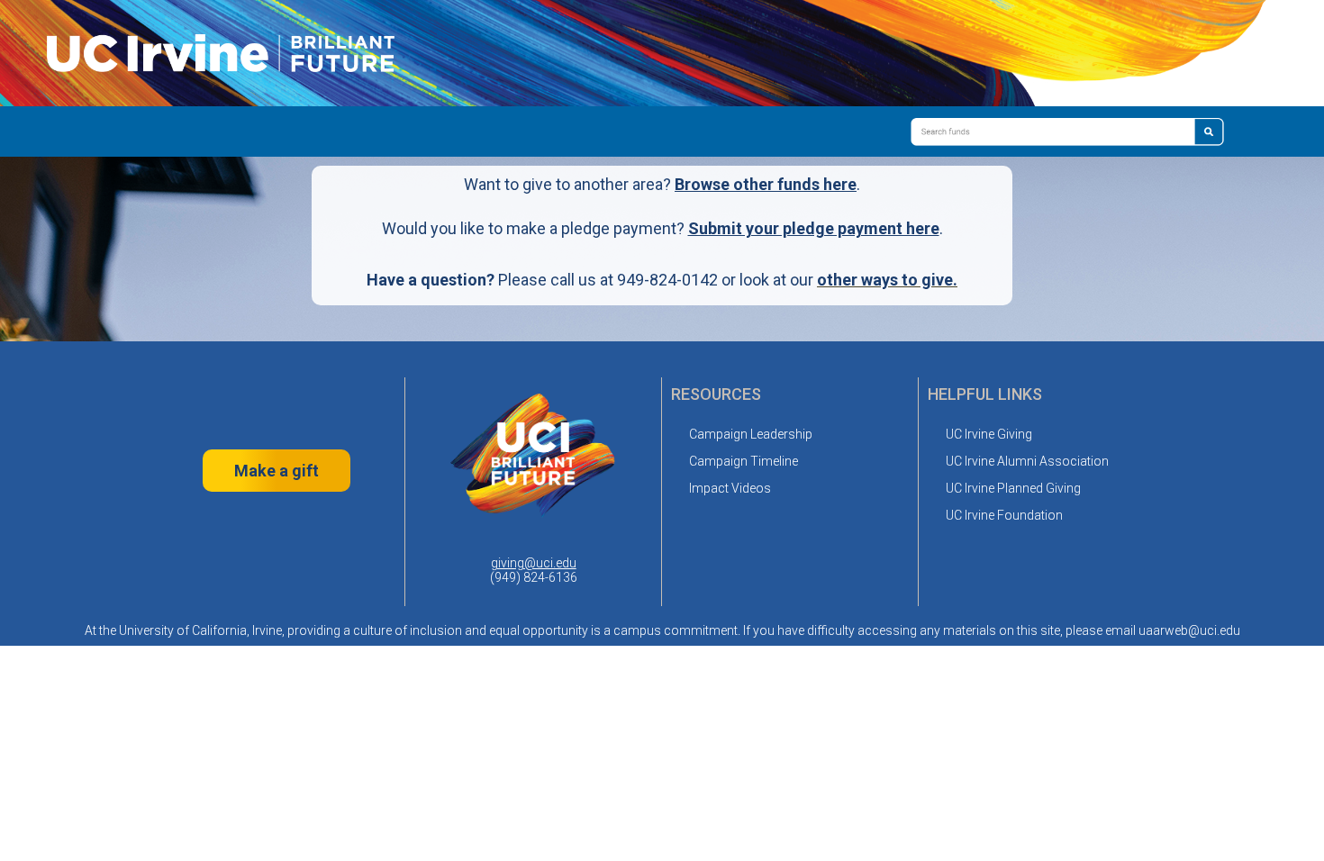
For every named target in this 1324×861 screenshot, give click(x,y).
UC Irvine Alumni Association (1027, 461)
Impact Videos (730, 488)
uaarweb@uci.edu (1189, 630)
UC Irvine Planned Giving (1013, 488)
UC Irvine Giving (989, 434)
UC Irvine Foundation (1004, 515)
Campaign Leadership (750, 434)
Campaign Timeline (743, 461)
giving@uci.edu (533, 563)
